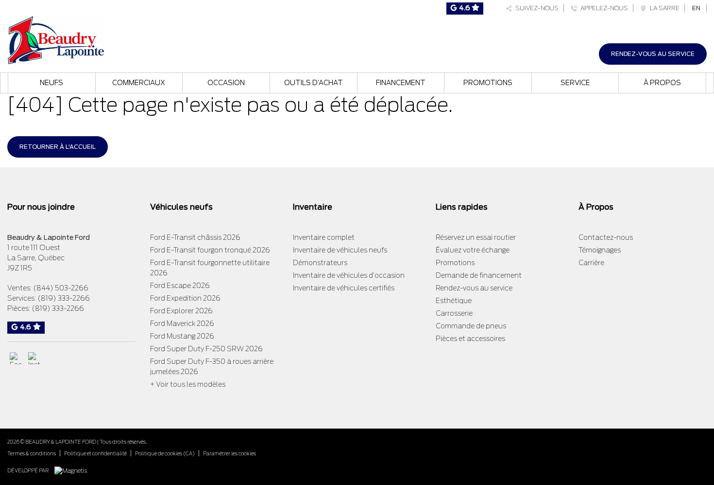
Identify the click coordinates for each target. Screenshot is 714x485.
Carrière (591, 263)
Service (575, 83)
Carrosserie (454, 313)
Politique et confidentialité (95, 453)
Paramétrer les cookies (229, 453)
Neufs (51, 83)
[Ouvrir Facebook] (16, 358)
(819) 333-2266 (63, 298)
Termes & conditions (31, 453)
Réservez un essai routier (476, 237)
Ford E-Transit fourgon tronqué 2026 (210, 250)
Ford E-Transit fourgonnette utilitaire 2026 (210, 268)
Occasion (226, 83)
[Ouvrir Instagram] (34, 358)
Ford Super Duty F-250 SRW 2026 (206, 349)
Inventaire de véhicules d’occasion (349, 275)
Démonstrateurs (320, 263)
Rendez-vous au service (653, 53)
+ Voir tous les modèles (187, 384)
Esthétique (454, 301)
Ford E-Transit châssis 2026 (195, 237)
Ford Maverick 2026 (182, 323)
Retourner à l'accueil (57, 146)
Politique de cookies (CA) (165, 453)
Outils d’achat (313, 83)
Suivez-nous (535, 8)
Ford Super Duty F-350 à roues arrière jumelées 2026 (211, 367)
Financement (400, 83)
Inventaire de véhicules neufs (340, 250)
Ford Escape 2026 (180, 285)
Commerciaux (138, 83)
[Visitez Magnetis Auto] (73, 470)
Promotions (487, 83)
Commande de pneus (471, 326)
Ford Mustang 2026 (182, 336)
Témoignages (599, 250)
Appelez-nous (603, 8)
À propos (662, 83)
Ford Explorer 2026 (181, 311)
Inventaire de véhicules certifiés (343, 288)
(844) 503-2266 (60, 288)
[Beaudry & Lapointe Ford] (55, 39)
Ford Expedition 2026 (185, 298)
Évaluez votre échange (473, 250)
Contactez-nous (605, 237)
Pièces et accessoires (470, 338)
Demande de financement (479, 275)
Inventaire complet (324, 237)
